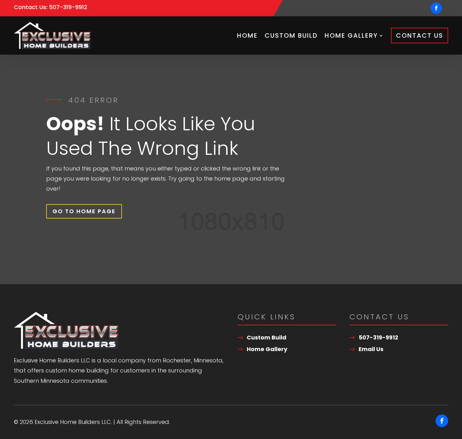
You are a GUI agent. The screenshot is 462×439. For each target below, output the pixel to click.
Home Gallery (351, 35)
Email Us (371, 349)
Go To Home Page (84, 211)
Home (247, 35)
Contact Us (419, 35)
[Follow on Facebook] (436, 8)
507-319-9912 (68, 7)
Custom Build (291, 35)
